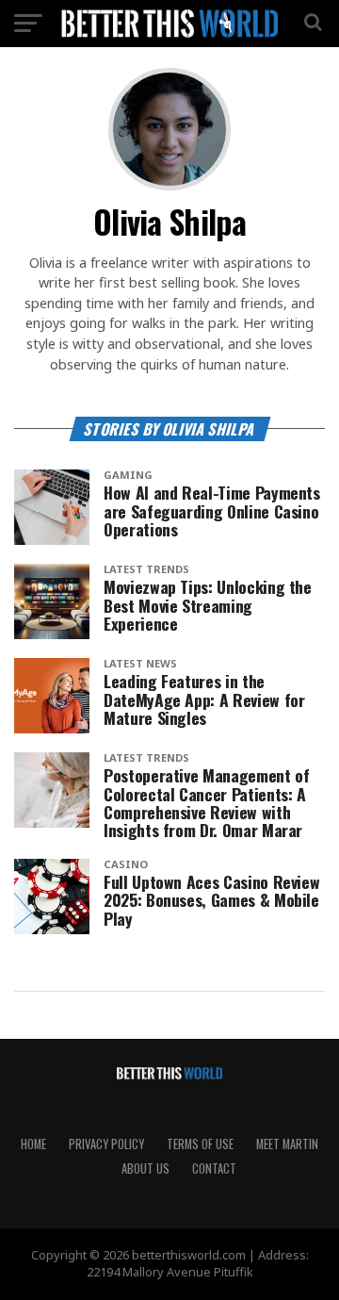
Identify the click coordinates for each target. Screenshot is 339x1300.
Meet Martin (287, 1144)
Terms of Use (200, 1144)
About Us (145, 1168)
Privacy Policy (106, 1144)
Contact (214, 1168)
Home (33, 1144)
